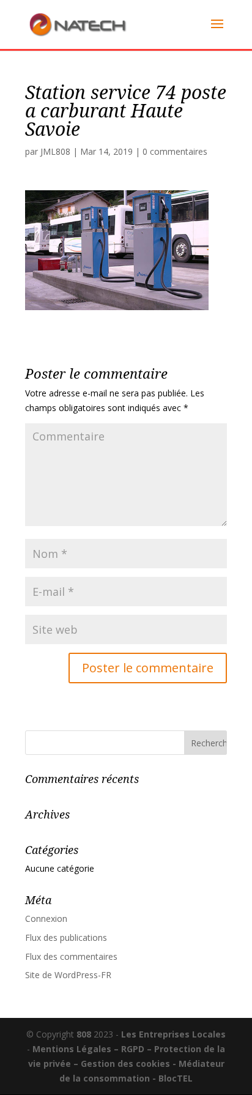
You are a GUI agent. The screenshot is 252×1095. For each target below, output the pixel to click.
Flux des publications (66, 937)
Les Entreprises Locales (173, 1034)
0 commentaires (175, 151)
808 (83, 1034)
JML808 (55, 151)
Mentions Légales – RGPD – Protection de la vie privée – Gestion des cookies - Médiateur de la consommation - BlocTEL (127, 1063)
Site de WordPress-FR (68, 975)
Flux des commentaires (71, 956)
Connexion (46, 918)
